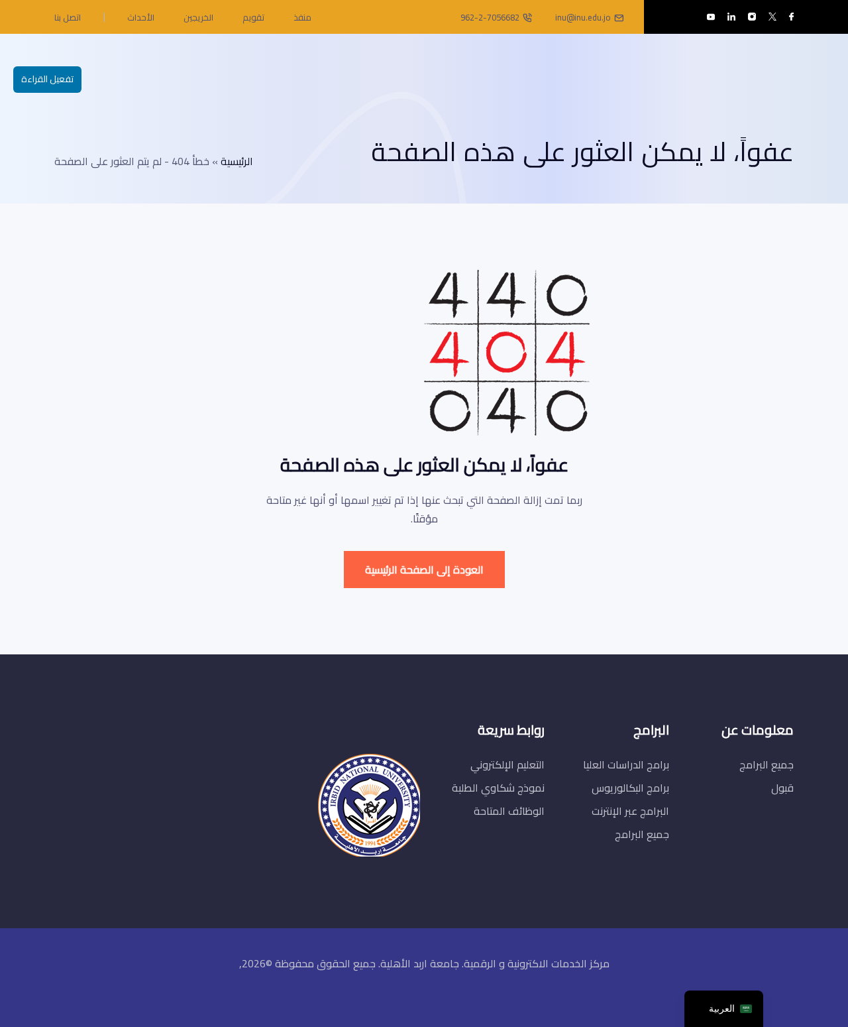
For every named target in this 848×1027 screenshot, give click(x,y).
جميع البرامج (766, 764)
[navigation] (723, 1009)
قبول (782, 788)
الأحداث (140, 17)
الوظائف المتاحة (509, 811)
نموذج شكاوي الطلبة (498, 788)
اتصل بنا (67, 17)
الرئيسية (237, 161)
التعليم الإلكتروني (507, 764)
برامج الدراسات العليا (626, 764)
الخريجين (198, 17)
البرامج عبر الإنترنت (630, 811)
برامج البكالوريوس (630, 788)
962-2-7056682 (489, 17)
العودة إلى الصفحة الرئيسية (424, 569)
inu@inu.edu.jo (583, 17)
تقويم (253, 17)
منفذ (302, 17)
